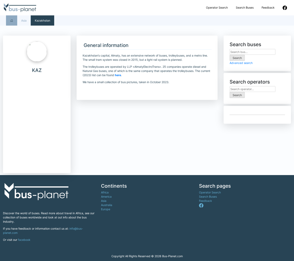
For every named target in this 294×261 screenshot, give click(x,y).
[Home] (11, 20)
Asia (24, 20)
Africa (105, 192)
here (118, 75)
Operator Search (217, 7)
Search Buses (245, 7)
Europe (105, 209)
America (106, 196)
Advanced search (241, 63)
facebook (24, 239)
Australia (106, 205)
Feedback (268, 7)
